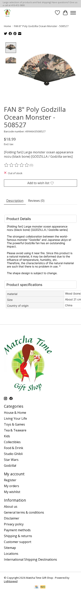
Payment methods (17, 530)
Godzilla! (10, 465)
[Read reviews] (16, 165)
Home (7, 26)
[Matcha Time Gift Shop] (7, 13)
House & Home (15, 412)
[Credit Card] (36, 587)
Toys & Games (14, 424)
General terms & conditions (24, 512)
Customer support (17, 542)
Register (10, 480)
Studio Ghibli (13, 454)
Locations (11, 553)
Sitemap (10, 548)
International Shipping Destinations (30, 559)
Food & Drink (13, 448)
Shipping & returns (18, 536)
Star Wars (11, 459)
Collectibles (12, 442)
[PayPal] (42, 587)
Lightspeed (10, 581)
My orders (11, 486)
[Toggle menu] (73, 13)
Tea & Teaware (15, 430)
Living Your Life (15, 418)
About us (10, 506)
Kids (7, 436)
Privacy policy (14, 524)
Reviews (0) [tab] (36, 200)
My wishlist (12, 492)
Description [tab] (14, 200)
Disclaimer (11, 518)
